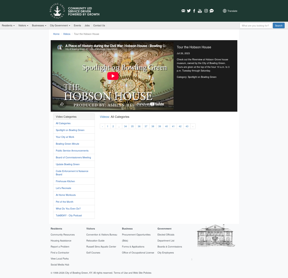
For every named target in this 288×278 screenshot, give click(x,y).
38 (153, 126)
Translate (232, 10)
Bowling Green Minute (67, 143)
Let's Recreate (63, 188)
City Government (59, 25)
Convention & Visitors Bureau (101, 234)
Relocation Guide (95, 240)
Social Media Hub (60, 264)
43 (187, 126)
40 (166, 126)
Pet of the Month (64, 201)
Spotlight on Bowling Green (70, 130)
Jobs (87, 25)
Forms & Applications (133, 246)
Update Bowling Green (68, 164)
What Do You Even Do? (68, 208)
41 (173, 126)
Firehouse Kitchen (65, 181)
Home (56, 34)
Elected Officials (166, 234)
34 (125, 126)
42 (180, 126)
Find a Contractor (60, 252)
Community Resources (63, 234)
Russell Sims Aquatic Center (101, 246)
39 (159, 126)
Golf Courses (93, 252)
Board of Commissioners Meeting (73, 157)
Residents (7, 25)
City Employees (166, 252)
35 (132, 126)
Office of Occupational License (138, 252)
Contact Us (99, 25)
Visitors (22, 25)
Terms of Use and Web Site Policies (132, 272)
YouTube (200, 10)
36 (139, 126)
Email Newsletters (183, 10)
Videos (66, 34)
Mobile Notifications (211, 10)
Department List (166, 240)
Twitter (188, 10)
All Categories (63, 123)
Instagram (205, 10)
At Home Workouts (66, 194)
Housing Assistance (61, 240)
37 (146, 126)
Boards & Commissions (170, 246)
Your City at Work (65, 136)
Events (77, 25)
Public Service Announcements (72, 150)
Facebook (194, 10)
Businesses (38, 25)
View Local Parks (60, 258)
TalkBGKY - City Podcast (69, 215)
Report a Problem (60, 246)
